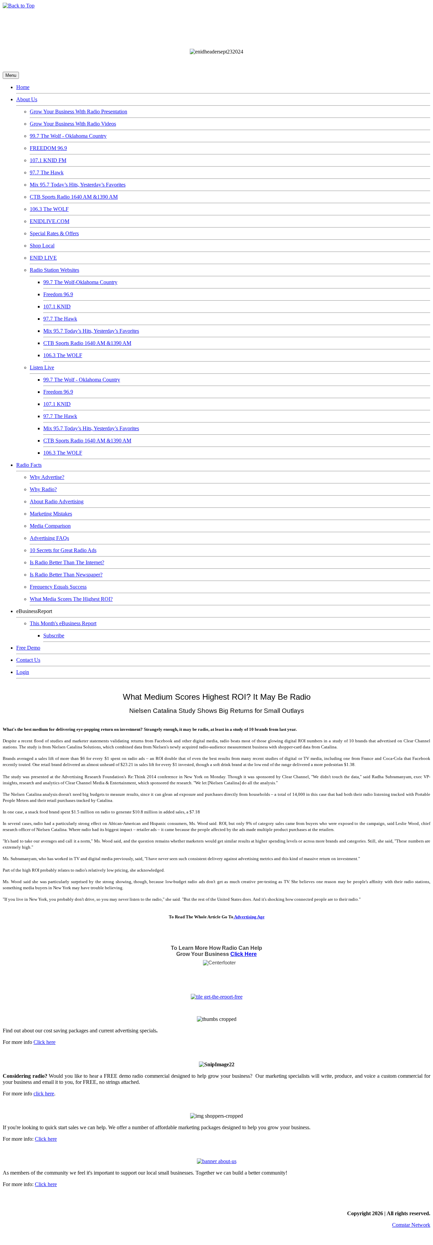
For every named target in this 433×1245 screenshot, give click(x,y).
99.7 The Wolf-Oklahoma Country (80, 282)
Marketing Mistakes (51, 514)
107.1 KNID (57, 306)
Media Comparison (50, 526)
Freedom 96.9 (58, 294)
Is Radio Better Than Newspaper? (66, 574)
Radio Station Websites (54, 270)
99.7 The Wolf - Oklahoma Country (68, 136)
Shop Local (42, 245)
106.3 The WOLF (49, 209)
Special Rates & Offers (54, 233)
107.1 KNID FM (48, 160)
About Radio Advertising (57, 501)
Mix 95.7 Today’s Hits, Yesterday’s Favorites (78, 185)
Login (22, 672)
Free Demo (28, 648)
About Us (26, 99)
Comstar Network (411, 1225)
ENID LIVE (43, 258)
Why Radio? (43, 489)
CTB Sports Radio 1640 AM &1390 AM (74, 197)
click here (43, 1093)
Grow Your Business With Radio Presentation (78, 111)
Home (22, 87)
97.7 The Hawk (47, 172)
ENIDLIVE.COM (49, 221)
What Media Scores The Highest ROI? (71, 599)
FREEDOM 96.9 (48, 148)
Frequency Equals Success (58, 587)
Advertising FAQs (49, 538)
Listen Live (42, 367)
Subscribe (53, 635)
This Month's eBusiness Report (63, 623)
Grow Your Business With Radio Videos (73, 124)
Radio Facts (29, 465)
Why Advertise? (47, 477)
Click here (44, 1042)
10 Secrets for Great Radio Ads (63, 550)
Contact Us (28, 660)
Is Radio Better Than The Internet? (67, 562)
